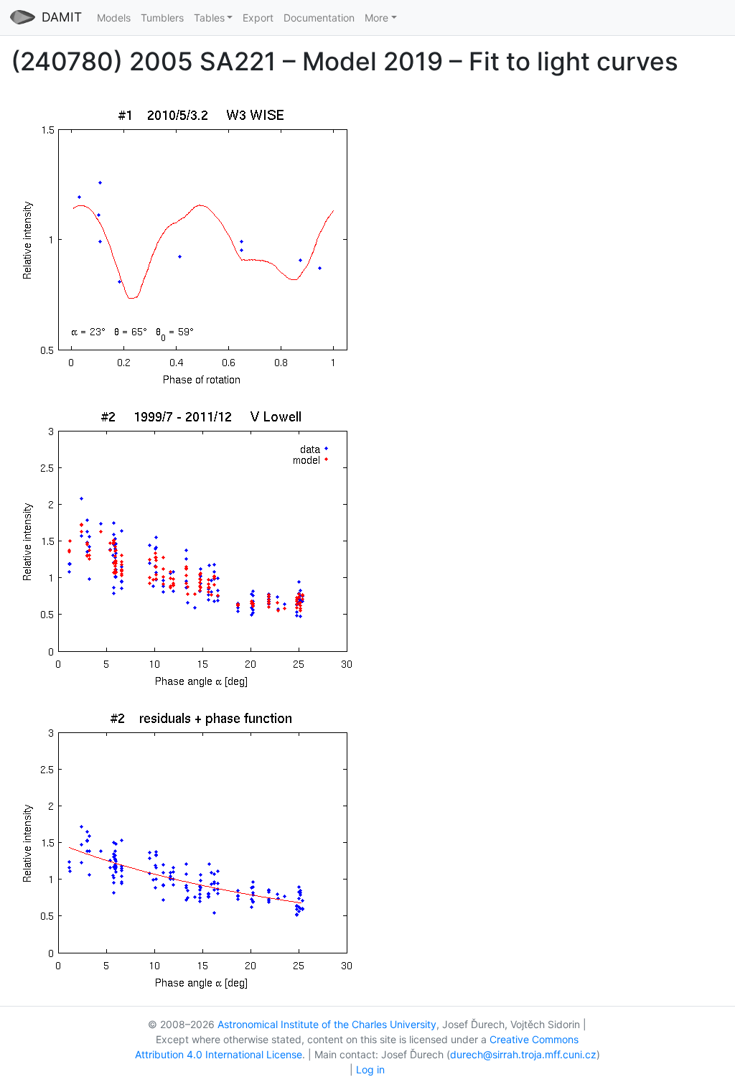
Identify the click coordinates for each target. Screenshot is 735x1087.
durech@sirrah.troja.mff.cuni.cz (523, 1054)
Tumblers (162, 17)
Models (114, 17)
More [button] (376, 17)
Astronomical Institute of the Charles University (326, 1024)
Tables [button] (209, 17)
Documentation (319, 17)
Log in (370, 1069)
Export (258, 17)
